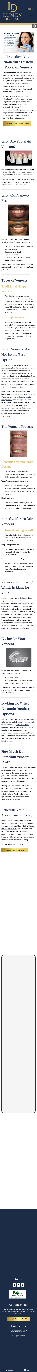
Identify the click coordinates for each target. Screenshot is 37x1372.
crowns (15, 365)
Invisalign (21, 598)
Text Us (28, 1370)
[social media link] (14, 1285)
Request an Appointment (18, 123)
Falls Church (12, 829)
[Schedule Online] (30, 9)
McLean (4, 829)
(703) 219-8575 (14, 1103)
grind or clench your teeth (15, 687)
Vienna (31, 826)
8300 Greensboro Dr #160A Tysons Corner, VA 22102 (18, 1331)
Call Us (10, 1370)
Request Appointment (18, 1319)
